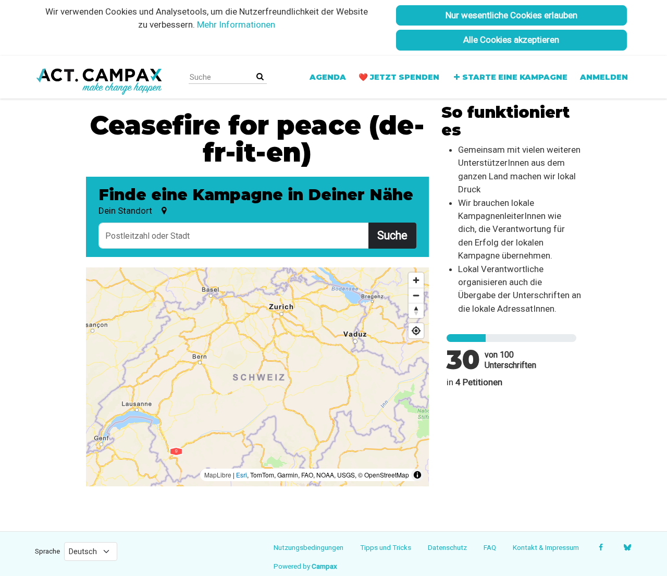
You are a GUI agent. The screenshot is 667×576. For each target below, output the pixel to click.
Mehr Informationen (236, 24)
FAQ (490, 547)
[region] (257, 376)
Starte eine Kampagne (514, 77)
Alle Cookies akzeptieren (511, 39)
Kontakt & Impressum (546, 547)
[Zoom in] (416, 280)
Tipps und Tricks (385, 547)
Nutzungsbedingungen (308, 547)
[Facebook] (601, 547)
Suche (392, 235)
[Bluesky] (627, 547)
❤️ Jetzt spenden (399, 77)
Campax (324, 566)
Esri (241, 474)
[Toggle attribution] (417, 475)
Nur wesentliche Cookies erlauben (511, 15)
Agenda (328, 77)
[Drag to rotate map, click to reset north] (416, 310)
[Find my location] (416, 330)
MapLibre (217, 474)
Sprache (47, 551)
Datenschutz (447, 547)
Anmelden (604, 77)
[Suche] (260, 77)
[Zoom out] (416, 295)
